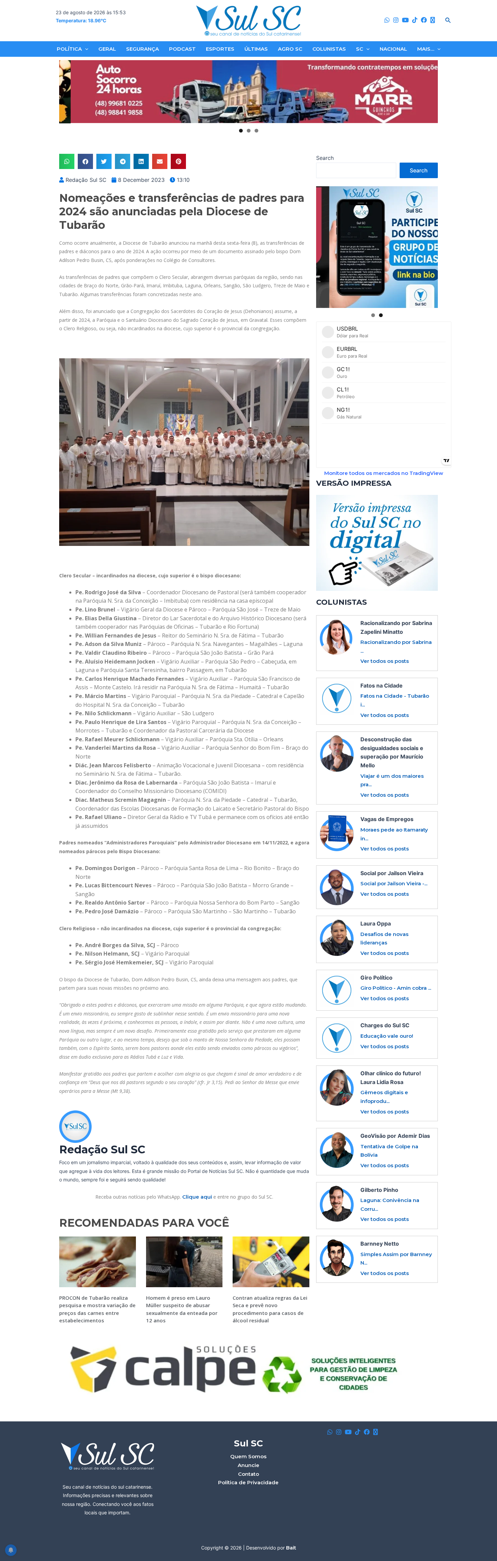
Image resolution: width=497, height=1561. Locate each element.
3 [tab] (256, 131)
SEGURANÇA (142, 49)
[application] (85, 49)
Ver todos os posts (384, 661)
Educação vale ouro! (386, 1036)
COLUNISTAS (329, 49)
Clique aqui (197, 1197)
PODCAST (182, 49)
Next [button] (430, 92)
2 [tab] (249, 131)
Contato (248, 1474)
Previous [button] (67, 92)
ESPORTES (220, 49)
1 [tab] (241, 131)
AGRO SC (290, 49)
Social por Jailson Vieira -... (393, 883)
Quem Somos (248, 1456)
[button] (66, 161)
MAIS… (425, 49)
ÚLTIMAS (256, 49)
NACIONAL (393, 49)
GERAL (107, 49)
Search (325, 157)
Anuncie (248, 1465)
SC (359, 49)
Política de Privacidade (248, 1482)
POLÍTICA (69, 49)
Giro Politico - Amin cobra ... (395, 988)
